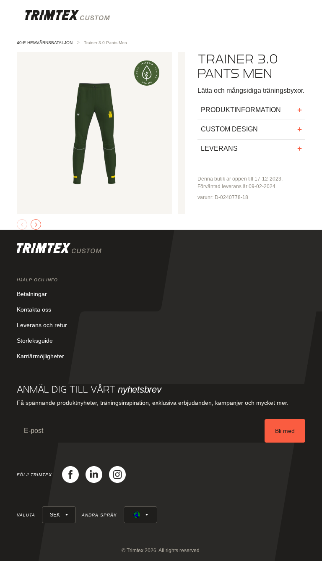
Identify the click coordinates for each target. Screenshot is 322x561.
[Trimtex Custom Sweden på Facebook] (70, 474)
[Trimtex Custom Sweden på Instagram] (117, 474)
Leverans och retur (42, 325)
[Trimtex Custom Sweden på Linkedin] (94, 474)
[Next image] (36, 224)
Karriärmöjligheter (40, 356)
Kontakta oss (34, 309)
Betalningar (32, 294)
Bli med (285, 430)
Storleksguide (35, 340)
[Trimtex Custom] (67, 15)
